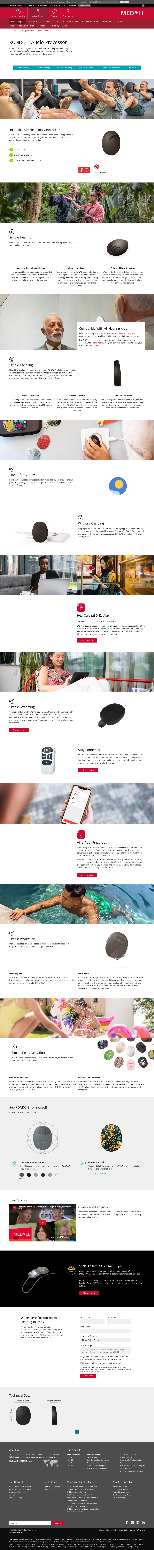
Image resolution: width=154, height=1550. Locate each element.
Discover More (19, 730)
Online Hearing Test (120, 1486)
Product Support (126, 1457)
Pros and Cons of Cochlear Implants (80, 1489)
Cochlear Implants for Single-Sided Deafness (83, 1509)
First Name (85, 1317)
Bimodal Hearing (119, 1498)
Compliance (124, 1463)
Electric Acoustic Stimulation (41, 21)
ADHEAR (70, 1466)
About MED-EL (32, 6)
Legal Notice (123, 1530)
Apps (64, 26)
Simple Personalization (111, 67)
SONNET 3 (70, 1460)
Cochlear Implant (93, 1457)
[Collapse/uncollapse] (77, 1431)
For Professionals (84, 6)
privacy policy (94, 1369)
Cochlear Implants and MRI (77, 1500)
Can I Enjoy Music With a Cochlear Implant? (83, 1503)
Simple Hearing (23, 67)
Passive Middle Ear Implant (97, 1468)
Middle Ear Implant (90, 21)
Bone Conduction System (112, 21)
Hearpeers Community (17, 1492)
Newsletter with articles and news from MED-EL (102, 1363)
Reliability (55, 26)
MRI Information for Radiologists (132, 1466)
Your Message (86, 1345)
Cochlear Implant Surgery (76, 1492)
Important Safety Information (131, 1460)
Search (58, 1523)
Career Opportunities (52, 1486)
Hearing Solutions (26, 31)
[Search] (143, 5)
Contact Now (72, 6)
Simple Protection (87, 67)
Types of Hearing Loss (121, 1492)
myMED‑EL (62, 6)
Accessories (42, 26)
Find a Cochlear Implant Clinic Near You (82, 1486)
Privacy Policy (112, 1530)
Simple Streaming (64, 67)
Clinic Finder (53, 6)
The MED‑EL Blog (15, 1498)
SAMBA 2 (70, 1463)
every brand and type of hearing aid (119, 333)
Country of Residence (89, 1336)
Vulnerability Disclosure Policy (131, 1471)
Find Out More (87, 640)
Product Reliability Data (75, 1512)
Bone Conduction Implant (67, 21)
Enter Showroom (99, 1173)
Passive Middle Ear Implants (22, 26)
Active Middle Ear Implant (96, 1466)
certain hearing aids (99, 343)
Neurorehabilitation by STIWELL (21, 1486)
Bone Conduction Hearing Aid (98, 1460)
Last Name (111, 1317)
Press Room (43, 6)
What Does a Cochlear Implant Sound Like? (83, 1498)
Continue (124, 2)
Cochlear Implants (18, 21)
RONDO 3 (70, 1457)
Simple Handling (43, 67)
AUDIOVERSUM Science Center (20, 1489)
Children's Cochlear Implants (77, 1506)
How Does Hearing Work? (122, 1495)
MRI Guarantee (85, 1276)
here (129, 1544)
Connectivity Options (128, 1454)
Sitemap (102, 1530)
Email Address (86, 1327)
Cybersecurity (125, 1468)
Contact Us (132, 67)
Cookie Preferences (137, 1530)
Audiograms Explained (121, 1489)
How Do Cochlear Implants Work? (79, 1495)
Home (13, 31)
